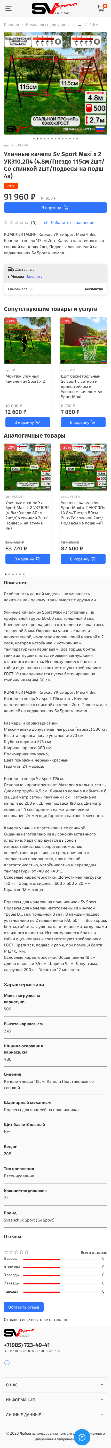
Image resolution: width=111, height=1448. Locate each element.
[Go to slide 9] (63, 138)
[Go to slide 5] (48, 138)
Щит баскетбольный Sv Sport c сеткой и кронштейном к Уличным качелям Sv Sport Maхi (81, 386)
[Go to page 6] (24, 574)
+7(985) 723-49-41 (27, 1344)
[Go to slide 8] (59, 138)
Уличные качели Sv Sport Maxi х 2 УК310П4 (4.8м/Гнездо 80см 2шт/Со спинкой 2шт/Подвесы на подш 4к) (83, 512)
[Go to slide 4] (44, 138)
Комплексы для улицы (48, 24)
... (79, 24)
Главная (11, 24)
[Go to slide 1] (34, 138)
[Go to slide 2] (37, 138)
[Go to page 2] (9, 574)
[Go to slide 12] (73, 138)
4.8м (94, 24)
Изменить (34, 276)
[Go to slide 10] (66, 138)
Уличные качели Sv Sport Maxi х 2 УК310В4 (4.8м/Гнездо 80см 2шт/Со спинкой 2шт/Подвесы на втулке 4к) (27, 515)
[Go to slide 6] (52, 138)
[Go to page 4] (16, 574)
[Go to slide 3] (41, 138)
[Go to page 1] (5, 574)
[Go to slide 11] (70, 138)
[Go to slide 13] (77, 138)
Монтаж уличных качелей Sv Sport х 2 (25, 378)
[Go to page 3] (13, 574)
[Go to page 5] (20, 574)
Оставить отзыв (23, 1306)
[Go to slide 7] (55, 138)
